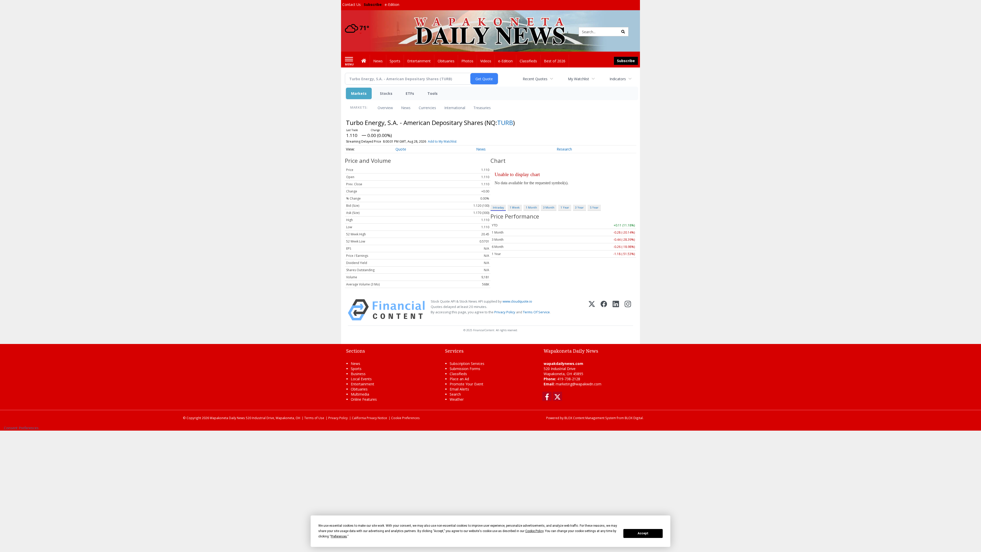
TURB (505, 122)
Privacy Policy (504, 312)
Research (564, 149)
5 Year (594, 207)
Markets (359, 93)
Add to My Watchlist (442, 141)
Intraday (498, 207)
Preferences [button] (339, 536)
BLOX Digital (634, 418)
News (406, 107)
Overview (385, 107)
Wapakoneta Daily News (227, 418)
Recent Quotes (535, 78)
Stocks (386, 93)
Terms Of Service (536, 312)
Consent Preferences (21, 427)
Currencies (427, 107)
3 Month (548, 207)
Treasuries (482, 107)
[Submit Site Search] (623, 31)
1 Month (531, 207)
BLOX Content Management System (590, 418)
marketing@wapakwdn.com (578, 384)
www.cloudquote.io (517, 301)
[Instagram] (628, 310)
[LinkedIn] (616, 310)
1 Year (564, 207)
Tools (432, 93)
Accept (643, 533)
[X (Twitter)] (592, 310)
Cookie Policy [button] (534, 531)
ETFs (410, 93)
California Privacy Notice (369, 418)
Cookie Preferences (405, 418)
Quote (400, 149)
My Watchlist (578, 78)
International (454, 107)
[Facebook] (604, 310)
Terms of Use (314, 418)
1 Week (515, 207)
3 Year (579, 207)
